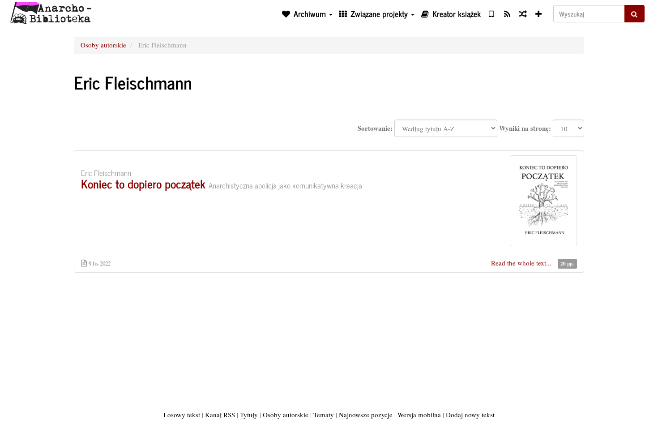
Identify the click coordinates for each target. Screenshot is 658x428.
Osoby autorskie (103, 44)
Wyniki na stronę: (525, 128)
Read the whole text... (522, 262)
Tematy (323, 414)
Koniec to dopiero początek (143, 183)
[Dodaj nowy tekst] (539, 13)
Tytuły (249, 414)
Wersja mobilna (419, 414)
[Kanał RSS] (507, 13)
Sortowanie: (375, 128)
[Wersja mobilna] (491, 13)
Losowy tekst (181, 414)
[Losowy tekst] (522, 13)
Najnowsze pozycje (366, 414)
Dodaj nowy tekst (470, 414)
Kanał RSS (220, 414)
